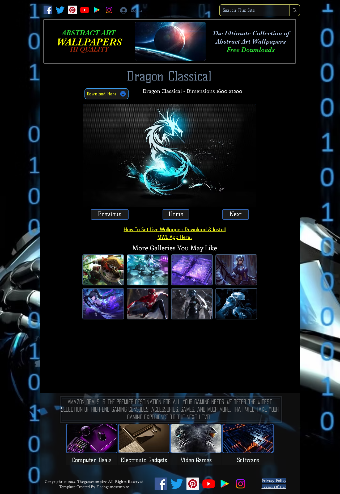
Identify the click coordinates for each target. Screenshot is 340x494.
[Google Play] (96, 10)
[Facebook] (48, 10)
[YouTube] (84, 10)
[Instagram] (109, 10)
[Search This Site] (294, 10)
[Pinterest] (72, 10)
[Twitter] (60, 10)
